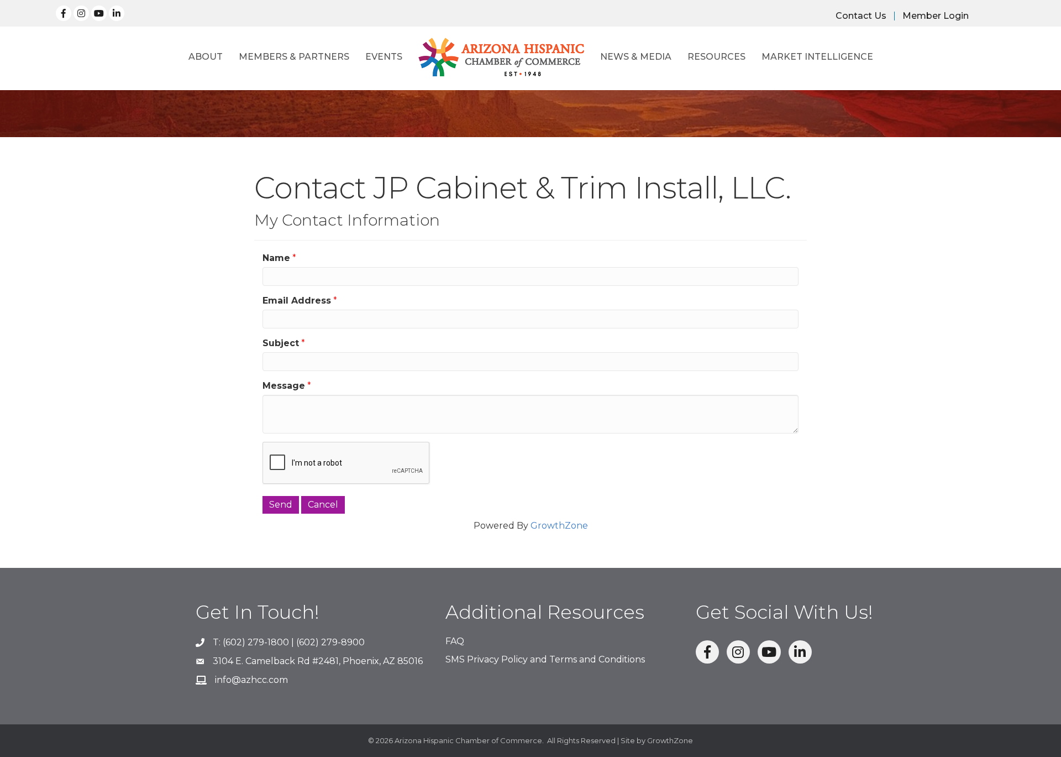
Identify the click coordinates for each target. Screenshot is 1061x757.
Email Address (296, 300)
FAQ (454, 641)
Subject (280, 343)
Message (283, 385)
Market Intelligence (817, 56)
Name (276, 258)
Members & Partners (294, 56)
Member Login (935, 16)
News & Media (635, 56)
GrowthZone (559, 525)
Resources (716, 56)
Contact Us (861, 16)
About (205, 56)
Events (383, 56)
